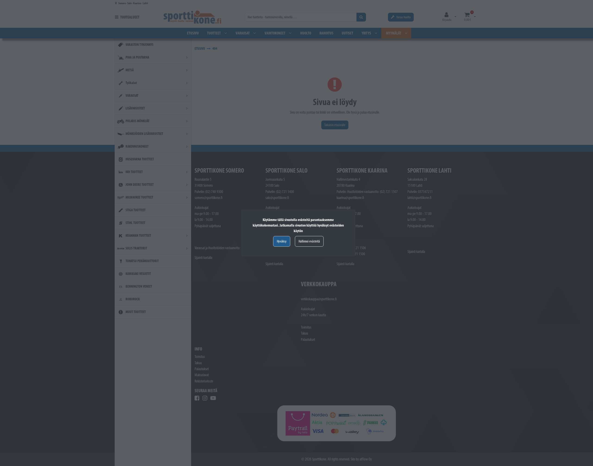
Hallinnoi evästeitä (309, 241)
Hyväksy (282, 241)
